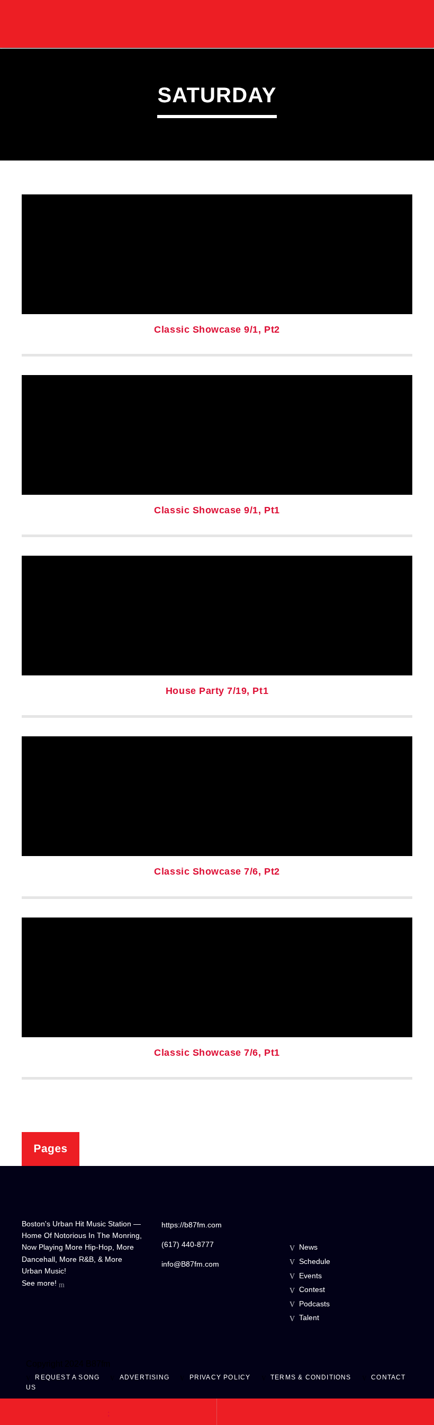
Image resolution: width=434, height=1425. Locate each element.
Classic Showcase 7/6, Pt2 (216, 871)
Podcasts (314, 1303)
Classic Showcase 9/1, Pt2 (216, 329)
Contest (312, 1289)
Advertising (144, 1377)
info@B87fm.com (190, 1264)
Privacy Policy (220, 1377)
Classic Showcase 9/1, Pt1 (216, 510)
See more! (40, 1283)
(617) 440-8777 (187, 1244)
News (308, 1247)
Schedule (314, 1261)
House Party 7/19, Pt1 (217, 690)
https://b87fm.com (191, 1225)
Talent (309, 1317)
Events (310, 1275)
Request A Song (67, 1377)
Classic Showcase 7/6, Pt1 (216, 1052)
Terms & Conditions (310, 1377)
